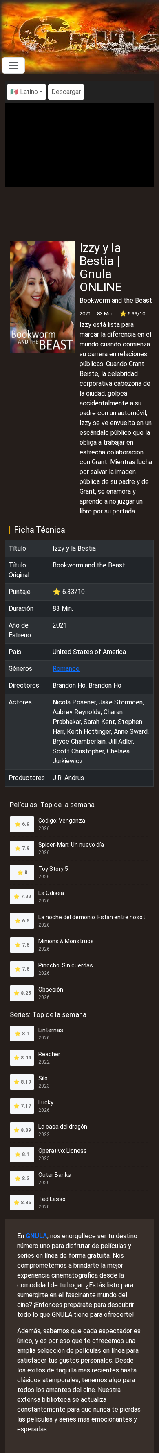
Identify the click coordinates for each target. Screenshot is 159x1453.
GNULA (36, 1236)
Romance (66, 669)
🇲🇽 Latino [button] (24, 92)
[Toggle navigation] (13, 65)
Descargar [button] (66, 92)
